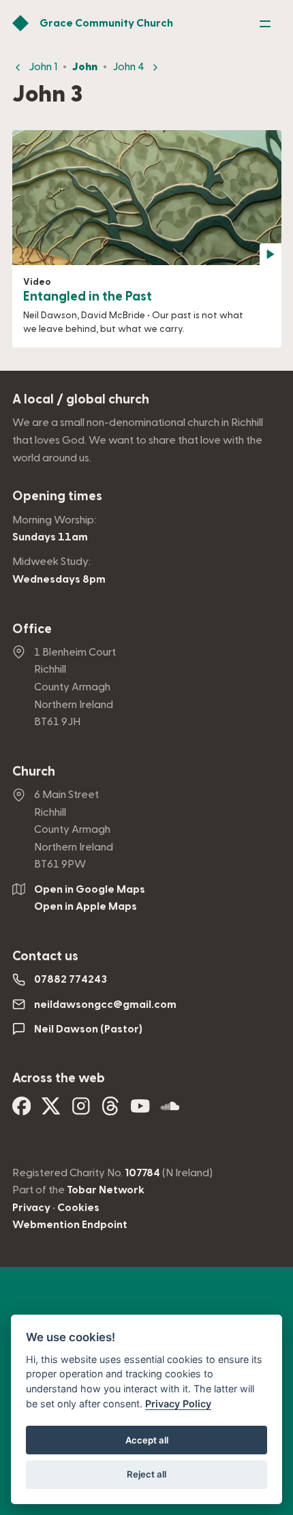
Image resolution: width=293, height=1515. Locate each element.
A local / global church (80, 399)
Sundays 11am (50, 537)
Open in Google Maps (89, 889)
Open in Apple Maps (85, 906)
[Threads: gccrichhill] (110, 1110)
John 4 (128, 66)
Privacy (31, 1207)
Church (33, 771)
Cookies (78, 1207)
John (84, 66)
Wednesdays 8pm (59, 579)
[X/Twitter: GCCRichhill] (51, 1110)
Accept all (146, 1440)
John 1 (43, 66)
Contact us (45, 956)
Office (32, 629)
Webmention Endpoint (69, 1224)
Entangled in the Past (87, 296)
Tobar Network (105, 1189)
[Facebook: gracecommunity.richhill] (21, 1110)
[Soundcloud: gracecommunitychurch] (170, 1110)
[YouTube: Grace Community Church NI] (140, 1110)
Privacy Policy (178, 1403)
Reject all (146, 1474)
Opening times (57, 496)
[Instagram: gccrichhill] (81, 1110)
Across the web (58, 1078)
